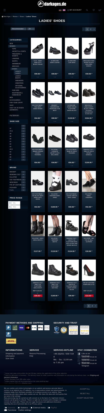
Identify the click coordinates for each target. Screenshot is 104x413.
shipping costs (27, 383)
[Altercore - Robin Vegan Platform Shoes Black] (72, 92)
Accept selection (85, 398)
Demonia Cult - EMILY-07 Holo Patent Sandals (89, 152)
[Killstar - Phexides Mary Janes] (55, 181)
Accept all (85, 389)
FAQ (31, 356)
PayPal (54, 408)
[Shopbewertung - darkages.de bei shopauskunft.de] (85, 330)
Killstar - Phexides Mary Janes (55, 195)
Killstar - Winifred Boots (54, 240)
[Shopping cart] (100, 10)
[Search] (87, 10)
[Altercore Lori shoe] (72, 48)
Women (15, 16)
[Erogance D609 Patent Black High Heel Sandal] (89, 48)
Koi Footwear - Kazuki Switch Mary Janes (71, 195)
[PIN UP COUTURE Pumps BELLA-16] (89, 270)
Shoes (22, 16)
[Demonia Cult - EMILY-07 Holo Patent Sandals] (89, 137)
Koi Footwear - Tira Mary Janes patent (37, 107)
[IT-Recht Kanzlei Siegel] (64, 330)
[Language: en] (64, 10)
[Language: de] (60, 10)
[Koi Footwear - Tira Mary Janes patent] (38, 92)
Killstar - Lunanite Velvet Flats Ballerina (55, 152)
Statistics (24, 408)
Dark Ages (7, 16)
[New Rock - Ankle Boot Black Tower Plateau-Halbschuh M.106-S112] (89, 92)
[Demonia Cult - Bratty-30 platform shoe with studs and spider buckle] (72, 225)
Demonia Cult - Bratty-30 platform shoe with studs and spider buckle (71, 242)
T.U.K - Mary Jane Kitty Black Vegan (38, 62)
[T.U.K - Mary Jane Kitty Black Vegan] (38, 48)
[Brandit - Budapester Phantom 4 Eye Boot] (55, 92)
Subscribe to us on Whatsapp (89, 360)
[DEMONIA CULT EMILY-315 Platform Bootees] (55, 270)
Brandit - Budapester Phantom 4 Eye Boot (55, 108)
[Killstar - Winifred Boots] (55, 225)
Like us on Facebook (86, 354)
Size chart (10, 358)
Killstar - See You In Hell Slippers (89, 240)
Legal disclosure (37, 402)
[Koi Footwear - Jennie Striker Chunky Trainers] (38, 137)
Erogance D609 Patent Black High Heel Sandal (88, 63)
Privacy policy (37, 404)
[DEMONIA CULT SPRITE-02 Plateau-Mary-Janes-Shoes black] (72, 270)
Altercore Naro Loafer (55, 61)
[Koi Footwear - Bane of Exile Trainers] (72, 137)
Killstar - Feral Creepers (89, 195)
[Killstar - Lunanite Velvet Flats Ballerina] (55, 137)
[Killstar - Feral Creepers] (89, 181)
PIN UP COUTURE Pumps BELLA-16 (88, 283)
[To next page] (94, 29)
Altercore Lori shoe (72, 61)
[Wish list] (93, 10)
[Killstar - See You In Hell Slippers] (89, 225)
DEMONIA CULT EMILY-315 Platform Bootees (55, 285)
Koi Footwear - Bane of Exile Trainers (71, 151)
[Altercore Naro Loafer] (55, 48)
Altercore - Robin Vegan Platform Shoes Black (71, 108)
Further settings (24, 410)
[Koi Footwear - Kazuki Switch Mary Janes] (72, 181)
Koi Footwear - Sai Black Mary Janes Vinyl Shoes (37, 196)
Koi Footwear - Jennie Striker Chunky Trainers (37, 152)
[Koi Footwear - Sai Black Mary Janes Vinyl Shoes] (38, 181)
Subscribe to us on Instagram (89, 357)
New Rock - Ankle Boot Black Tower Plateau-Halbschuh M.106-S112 (89, 109)
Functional (12, 410)
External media (39, 408)
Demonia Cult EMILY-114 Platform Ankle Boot (38, 285)
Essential (11, 408)
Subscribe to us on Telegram (89, 363)
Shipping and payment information (15, 355)
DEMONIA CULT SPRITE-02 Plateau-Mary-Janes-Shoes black (72, 286)
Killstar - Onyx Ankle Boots (37, 239)
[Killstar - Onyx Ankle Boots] (38, 225)
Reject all (85, 393)
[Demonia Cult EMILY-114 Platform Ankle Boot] (38, 270)
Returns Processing (38, 353)
